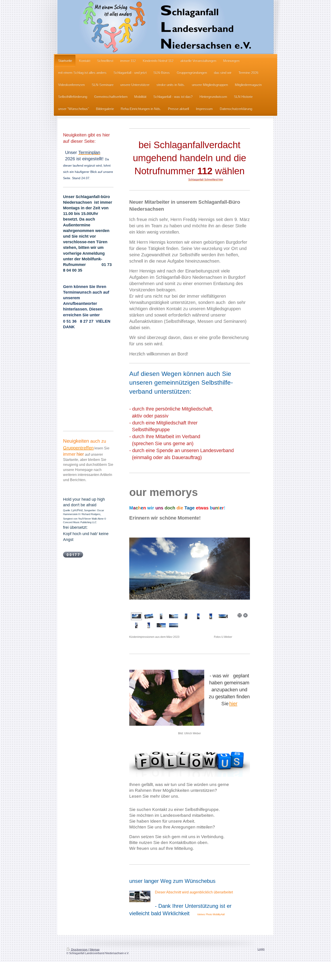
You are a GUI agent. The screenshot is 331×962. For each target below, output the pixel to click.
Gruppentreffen (78, 447)
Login (261, 949)
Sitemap (94, 949)
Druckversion (79, 949)
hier (233, 703)
